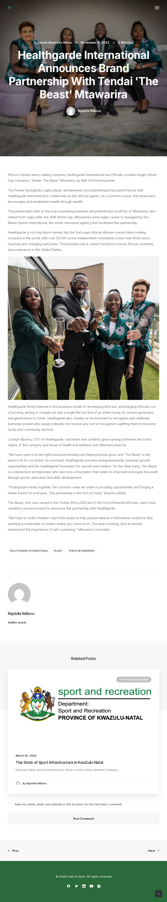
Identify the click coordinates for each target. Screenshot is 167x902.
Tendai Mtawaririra (81, 550)
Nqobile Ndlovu (89, 111)
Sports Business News (54, 42)
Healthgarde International (29, 550)
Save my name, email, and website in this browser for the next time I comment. (68, 804)
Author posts (17, 622)
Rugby (58, 550)
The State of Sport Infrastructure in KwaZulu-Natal (59, 762)
